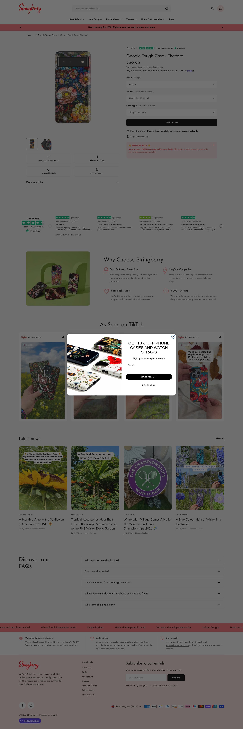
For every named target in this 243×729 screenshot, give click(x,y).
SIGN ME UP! (149, 377)
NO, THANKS (149, 385)
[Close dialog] (173, 336)
